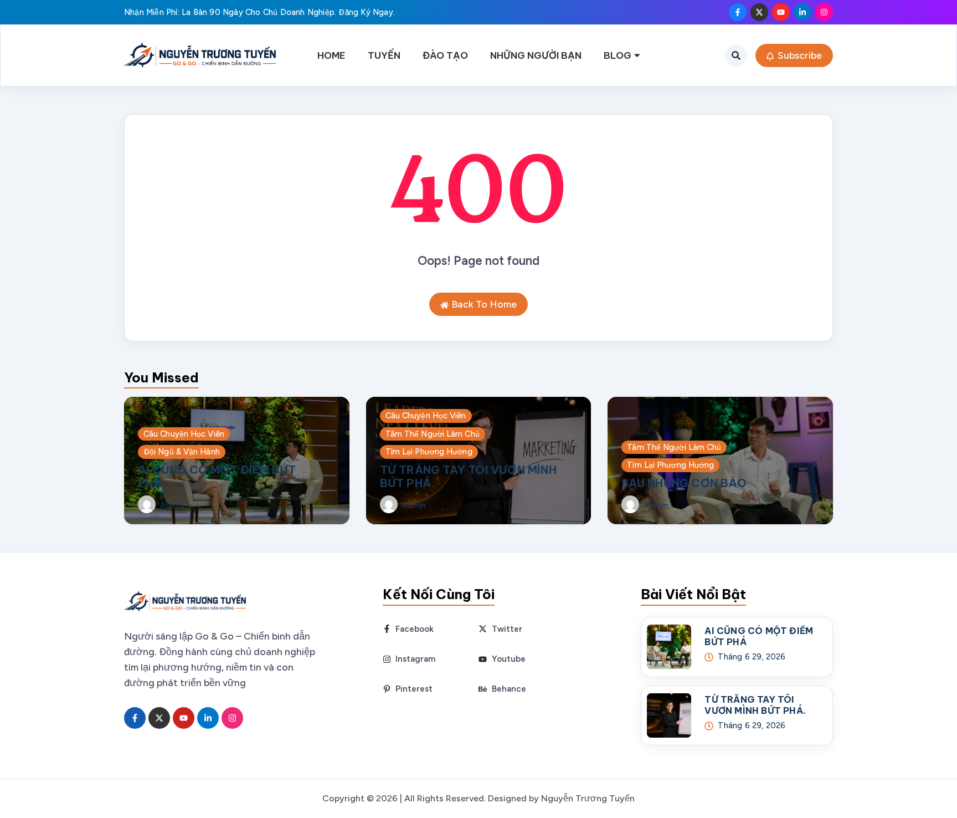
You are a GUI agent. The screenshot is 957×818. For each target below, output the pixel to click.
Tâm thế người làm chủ (432, 434)
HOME (331, 55)
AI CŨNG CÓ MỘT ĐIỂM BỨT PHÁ (217, 476)
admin (172, 505)
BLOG (617, 55)
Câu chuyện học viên (183, 434)
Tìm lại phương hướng (428, 452)
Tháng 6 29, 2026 (751, 657)
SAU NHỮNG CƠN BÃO (683, 483)
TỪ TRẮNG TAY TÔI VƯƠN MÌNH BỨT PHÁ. (468, 476)
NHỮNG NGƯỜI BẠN (536, 55)
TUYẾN (384, 55)
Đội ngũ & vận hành (181, 452)
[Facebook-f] (738, 12)
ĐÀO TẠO (445, 55)
